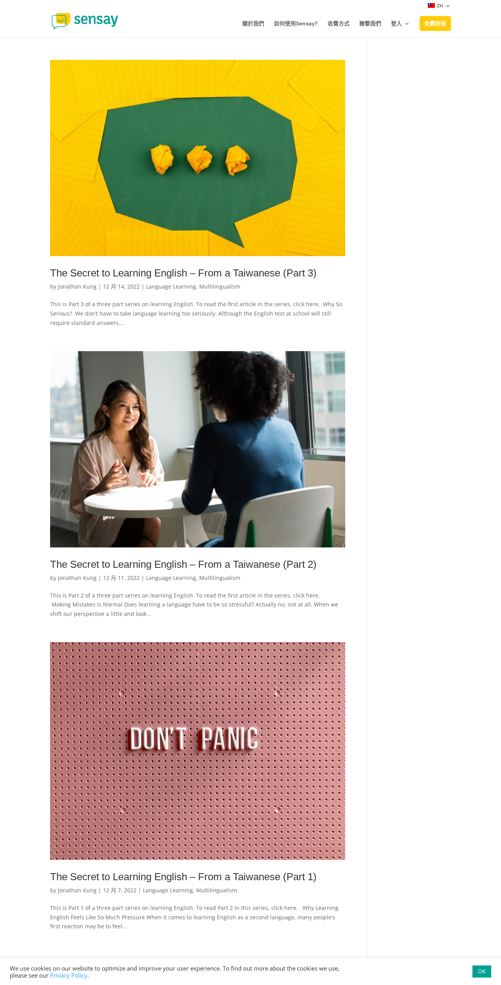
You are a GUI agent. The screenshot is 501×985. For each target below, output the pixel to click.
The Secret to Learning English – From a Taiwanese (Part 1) (183, 877)
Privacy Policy (68, 975)
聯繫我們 (370, 24)
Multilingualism (219, 286)
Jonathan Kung (77, 286)
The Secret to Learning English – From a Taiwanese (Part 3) (183, 273)
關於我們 (253, 24)
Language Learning (171, 286)
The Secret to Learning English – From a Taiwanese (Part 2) (183, 564)
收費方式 (339, 24)
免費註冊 (435, 23)
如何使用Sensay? (296, 24)
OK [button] (482, 971)
